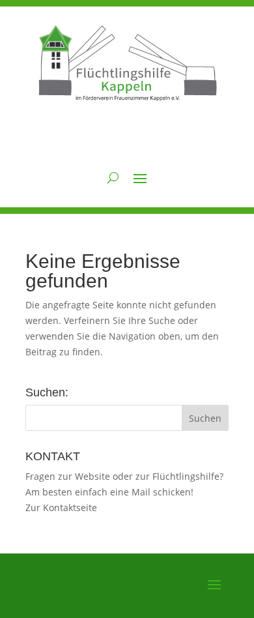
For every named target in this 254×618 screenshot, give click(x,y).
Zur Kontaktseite (61, 507)
